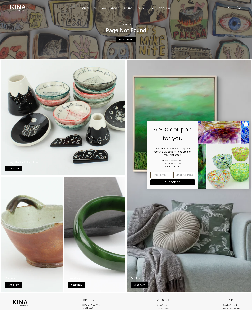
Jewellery (115, 8)
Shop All (85, 8)
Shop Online (162, 305)
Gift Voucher (164, 8)
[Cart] (239, 8)
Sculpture (128, 8)
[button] (234, 7)
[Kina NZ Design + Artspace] (18, 7)
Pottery (140, 8)
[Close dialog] (246, 124)
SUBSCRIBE (172, 182)
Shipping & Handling (231, 305)
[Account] (229, 8)
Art (95, 8)
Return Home (126, 39)
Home (151, 8)
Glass (103, 8)
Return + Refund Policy (232, 309)
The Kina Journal (164, 309)
